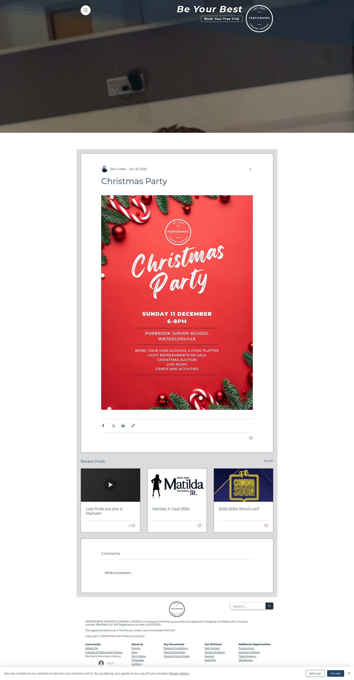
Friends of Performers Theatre (103, 652)
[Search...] (269, 606)
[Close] (349, 673)
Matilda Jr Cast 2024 (171, 509)
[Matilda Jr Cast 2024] (177, 485)
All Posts (87, 141)
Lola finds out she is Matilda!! (104, 511)
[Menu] (85, 10)
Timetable (138, 660)
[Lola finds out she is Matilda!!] (110, 485)
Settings (315, 673)
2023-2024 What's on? (239, 509)
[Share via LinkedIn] (123, 426)
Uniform (137, 663)
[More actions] (250, 169)
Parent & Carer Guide (176, 656)
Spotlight (210, 660)
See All (268, 461)
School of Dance (215, 652)
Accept (336, 673)
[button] (268, 141)
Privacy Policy (179, 673)
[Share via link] (133, 426)
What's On (91, 648)
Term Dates (139, 656)
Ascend (209, 656)
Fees (134, 652)
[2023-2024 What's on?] (243, 485)
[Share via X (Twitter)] (113, 426)
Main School (212, 648)
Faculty (136, 648)
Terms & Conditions (176, 648)
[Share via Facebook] (103, 426)
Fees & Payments (174, 652)
